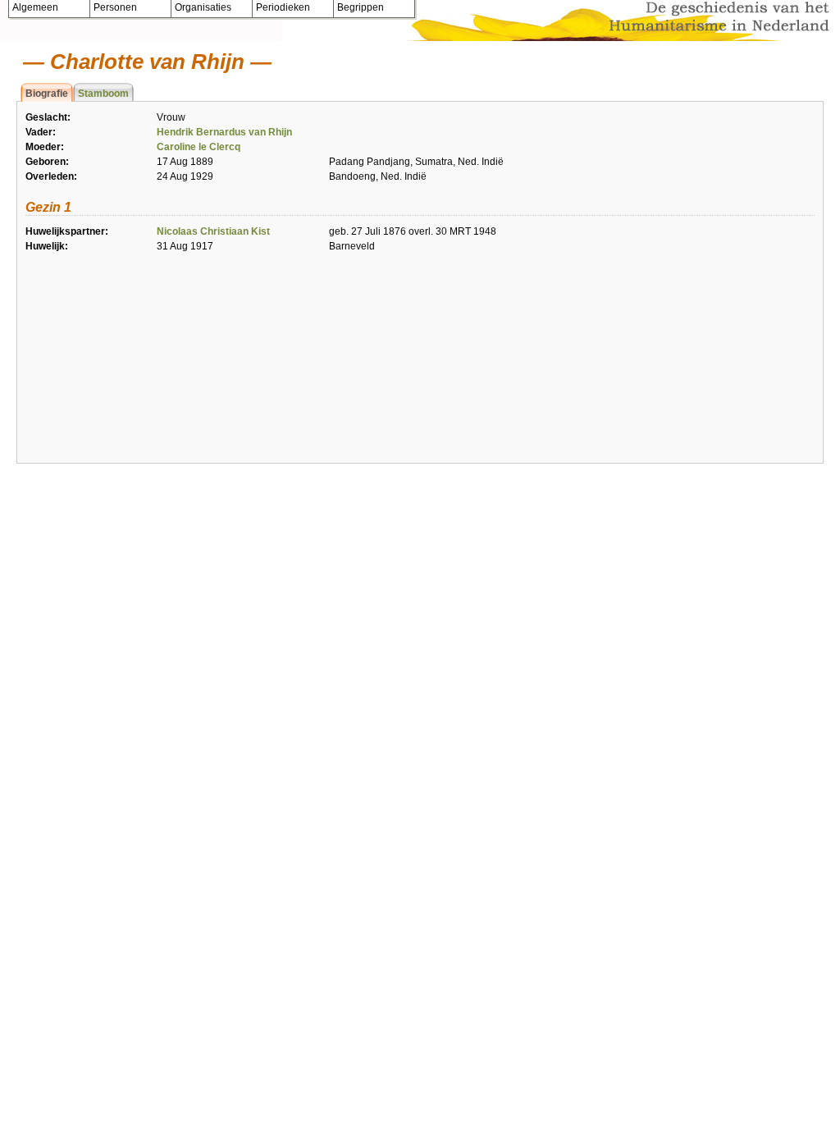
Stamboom (103, 93)
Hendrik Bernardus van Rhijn (224, 132)
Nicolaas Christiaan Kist (213, 231)
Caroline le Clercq (198, 147)
